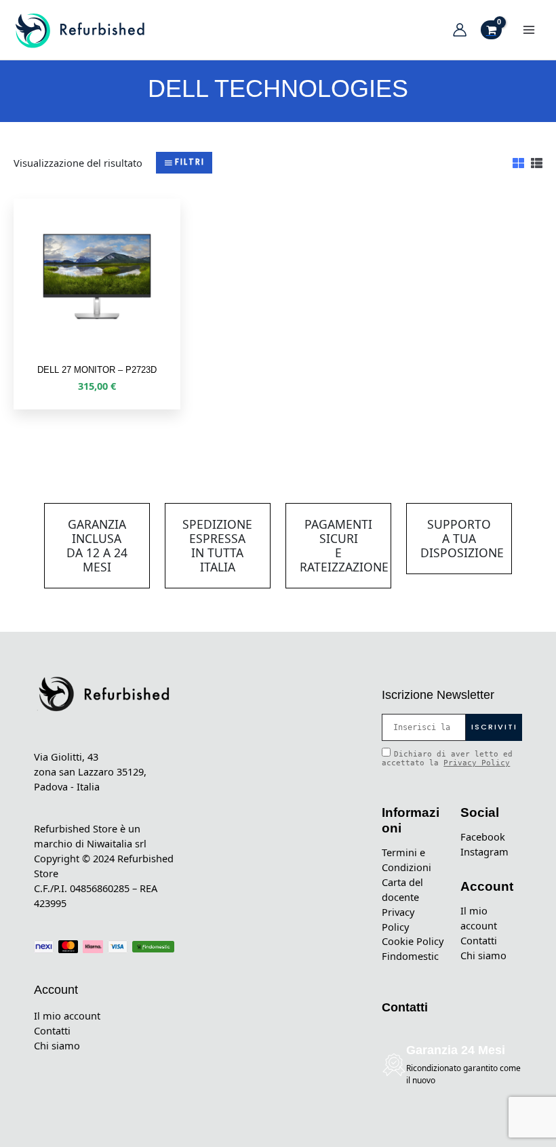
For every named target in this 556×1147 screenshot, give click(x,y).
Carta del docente (402, 889)
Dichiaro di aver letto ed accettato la (447, 758)
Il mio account (67, 1015)
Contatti (52, 1030)
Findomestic (410, 956)
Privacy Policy (476, 763)
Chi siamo (57, 1045)
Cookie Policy (412, 941)
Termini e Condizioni (406, 859)
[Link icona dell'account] (459, 29)
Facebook (482, 836)
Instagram (484, 851)
